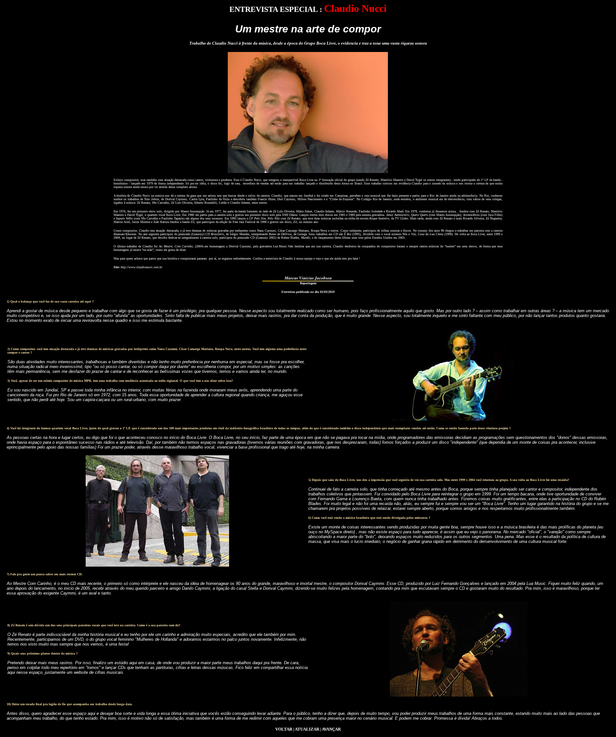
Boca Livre (306, 180)
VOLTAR (283, 729)
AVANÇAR (331, 729)
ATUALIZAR (307, 729)
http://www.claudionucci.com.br (141, 267)
